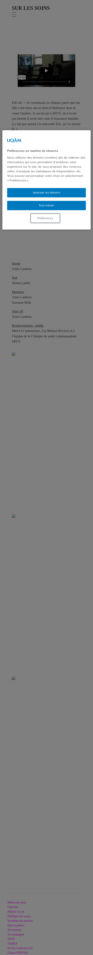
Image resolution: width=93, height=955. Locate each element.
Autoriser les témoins (46, 192)
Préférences (45, 218)
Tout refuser (46, 205)
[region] (46, 180)
